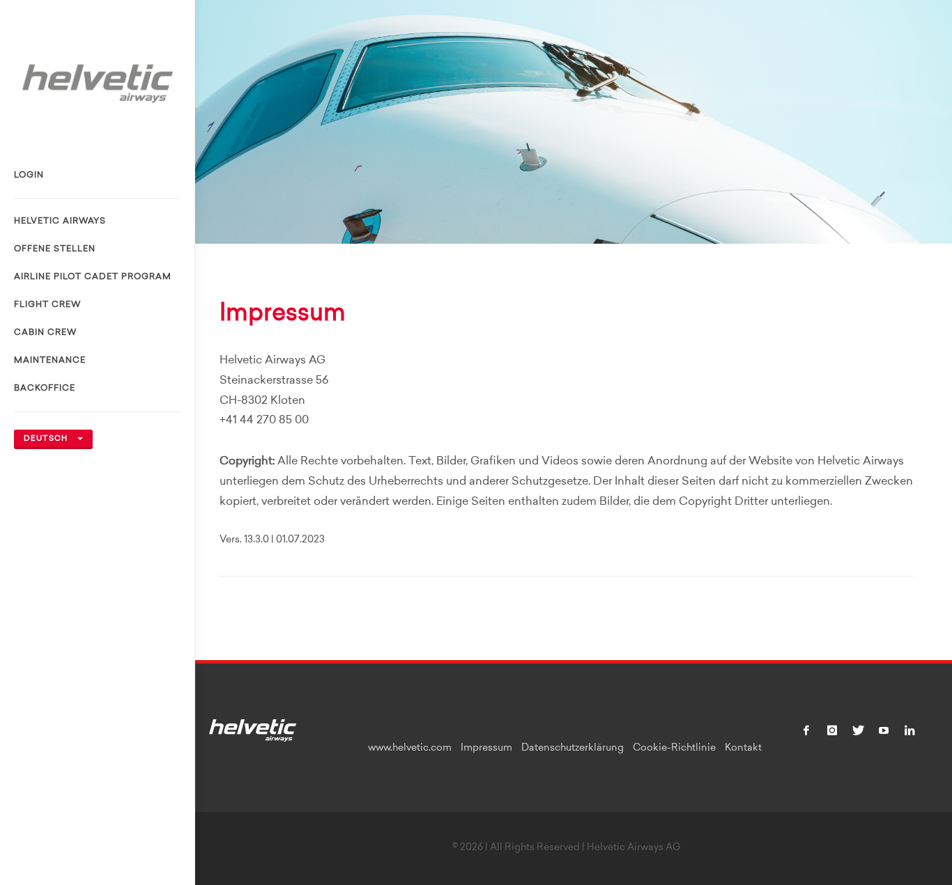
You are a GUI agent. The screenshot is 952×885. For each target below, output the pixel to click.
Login (29, 175)
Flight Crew (47, 305)
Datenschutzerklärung (572, 748)
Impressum (486, 748)
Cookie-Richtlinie (674, 748)
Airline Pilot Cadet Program (92, 277)
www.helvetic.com (410, 748)
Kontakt (743, 748)
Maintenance (50, 361)
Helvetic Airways (60, 221)
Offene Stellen (54, 249)
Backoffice (44, 388)
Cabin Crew (45, 333)
